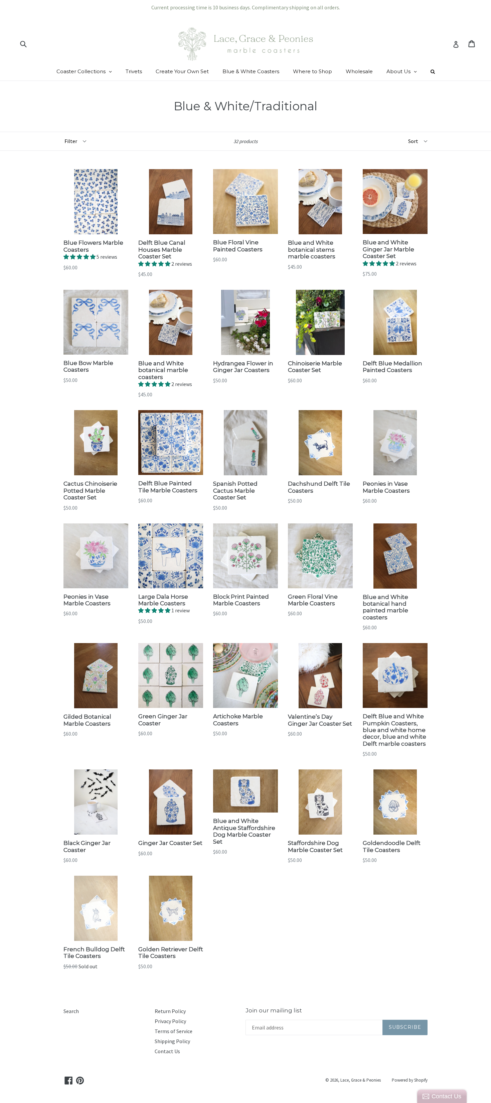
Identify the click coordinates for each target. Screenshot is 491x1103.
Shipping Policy (172, 1041)
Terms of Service (173, 1031)
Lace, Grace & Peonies (360, 1080)
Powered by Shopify (410, 1080)
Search (71, 1011)
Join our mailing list (274, 1010)
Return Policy (170, 1011)
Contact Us (167, 1051)
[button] (80, 256)
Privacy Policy (170, 1021)
